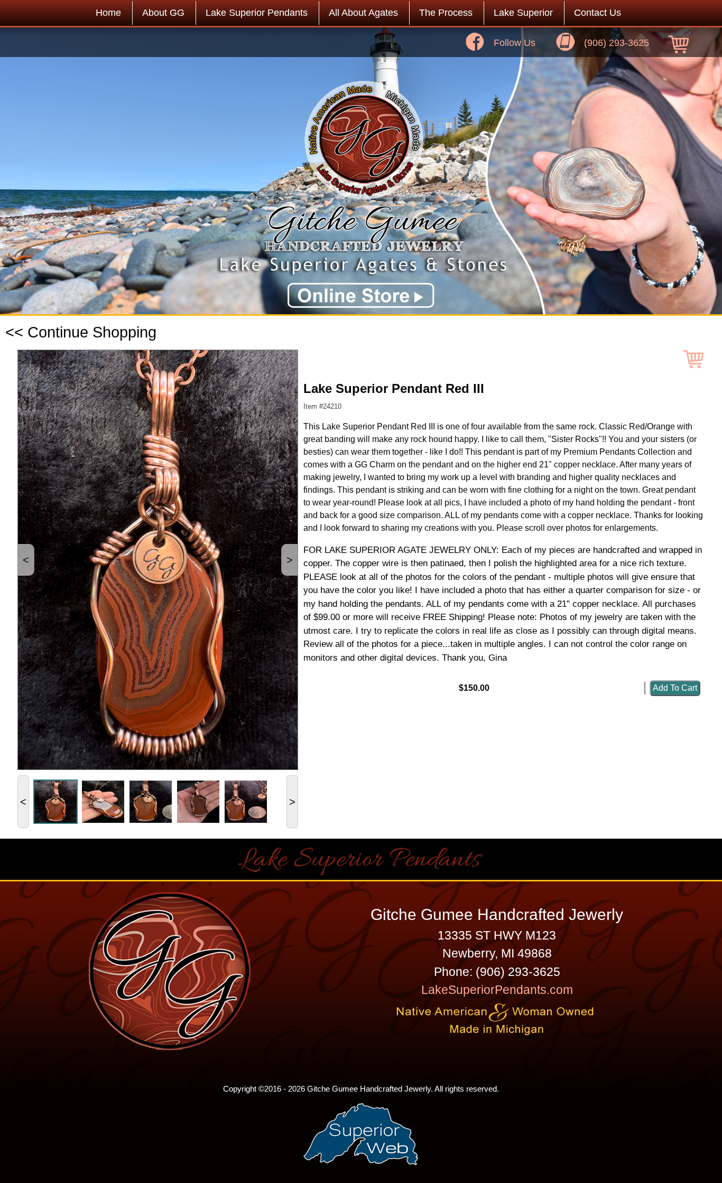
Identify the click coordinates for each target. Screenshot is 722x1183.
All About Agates (363, 12)
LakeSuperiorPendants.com (497, 990)
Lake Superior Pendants (257, 12)
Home (108, 12)
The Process (446, 12)
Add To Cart (675, 687)
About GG (163, 12)
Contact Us (597, 12)
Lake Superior (523, 12)
